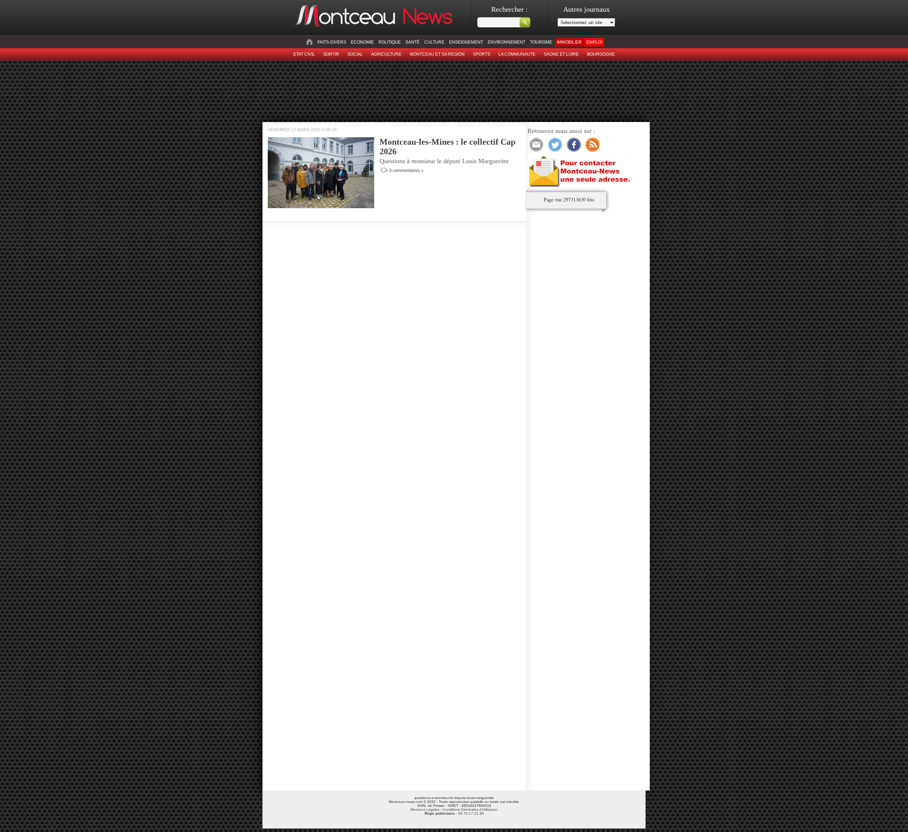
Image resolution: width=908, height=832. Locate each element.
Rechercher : (509, 9)
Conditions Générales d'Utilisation (470, 809)
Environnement (506, 42)
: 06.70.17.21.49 (454, 813)
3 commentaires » (406, 170)
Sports (481, 54)
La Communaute (517, 54)
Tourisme (541, 42)
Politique (389, 42)
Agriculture (386, 54)
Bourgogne (601, 54)
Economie (362, 42)
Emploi (594, 42)
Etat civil (304, 54)
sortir (331, 54)
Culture (434, 42)
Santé (412, 42)
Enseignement (466, 42)
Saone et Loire (561, 54)
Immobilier (569, 42)
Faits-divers (331, 42)
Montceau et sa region (437, 54)
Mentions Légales (424, 809)
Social (355, 54)
